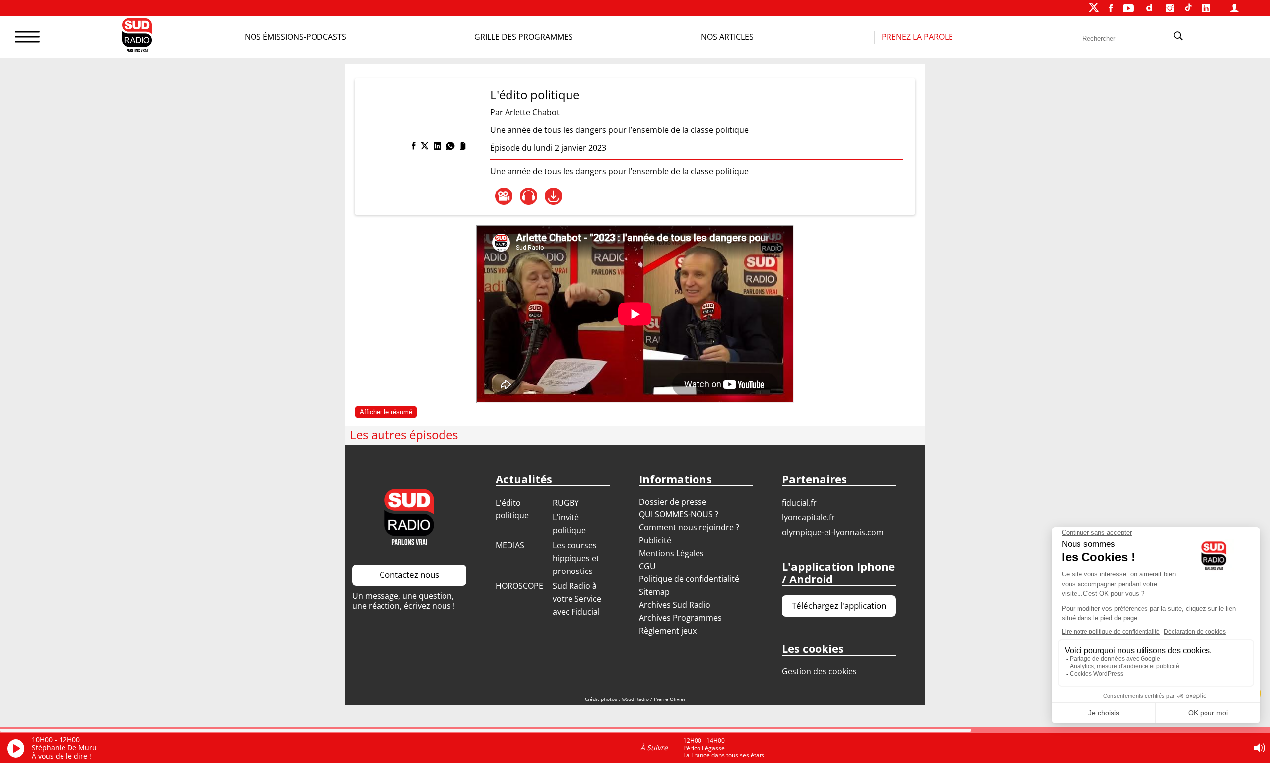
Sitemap (654, 591)
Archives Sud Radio (674, 604)
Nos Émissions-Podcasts (295, 36)
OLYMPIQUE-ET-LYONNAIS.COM (833, 532)
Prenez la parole (917, 36)
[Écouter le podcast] (528, 196)
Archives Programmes (680, 617)
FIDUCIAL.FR (799, 502)
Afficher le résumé (386, 412)
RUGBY (566, 502)
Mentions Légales (671, 553)
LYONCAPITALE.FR (808, 517)
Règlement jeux (668, 630)
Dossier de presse (672, 501)
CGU (647, 566)
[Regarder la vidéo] (503, 196)
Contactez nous (409, 574)
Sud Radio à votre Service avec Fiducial (577, 598)
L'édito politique (534, 94)
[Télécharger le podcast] (553, 196)
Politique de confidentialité (689, 578)
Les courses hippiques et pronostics (576, 558)
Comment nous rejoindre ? (690, 527)
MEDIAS (510, 545)
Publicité (655, 540)
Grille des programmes (523, 36)
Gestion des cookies (819, 671)
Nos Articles (727, 36)
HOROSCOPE (519, 585)
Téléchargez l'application (839, 605)
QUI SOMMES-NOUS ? (678, 514)
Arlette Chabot (532, 112)
